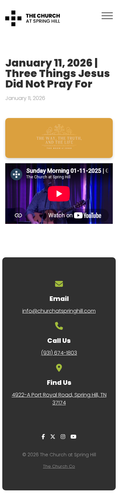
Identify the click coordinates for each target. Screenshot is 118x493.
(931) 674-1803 (59, 353)
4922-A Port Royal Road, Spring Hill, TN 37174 (59, 398)
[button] (107, 15)
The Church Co (59, 466)
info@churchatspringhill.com (59, 311)
